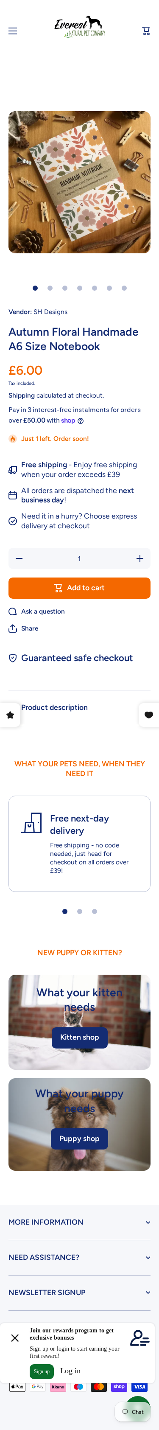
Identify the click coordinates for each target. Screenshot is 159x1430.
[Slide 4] (79, 288)
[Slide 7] (124, 288)
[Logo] (79, 31)
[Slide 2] (50, 288)
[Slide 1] (35, 288)
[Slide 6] (109, 288)
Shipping (21, 395)
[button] (146, 31)
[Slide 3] (64, 288)
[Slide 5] (94, 288)
